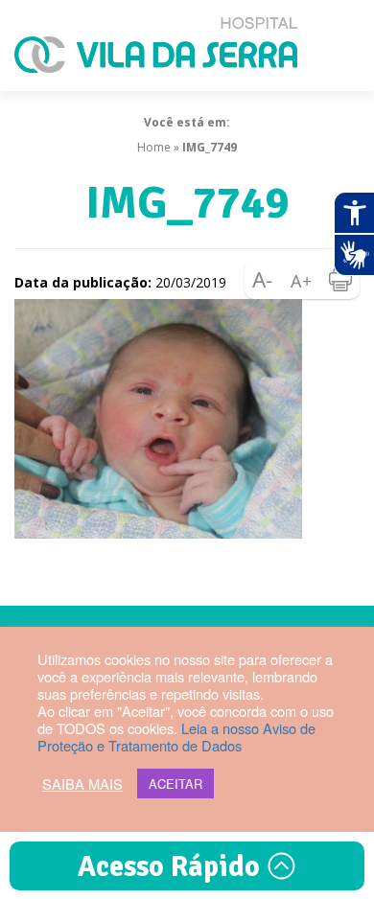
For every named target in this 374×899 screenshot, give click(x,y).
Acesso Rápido (172, 867)
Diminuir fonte (264, 280)
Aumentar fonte (302, 280)
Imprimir (340, 280)
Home (154, 147)
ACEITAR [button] (175, 783)
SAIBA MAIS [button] (82, 784)
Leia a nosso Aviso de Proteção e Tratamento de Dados (176, 736)
